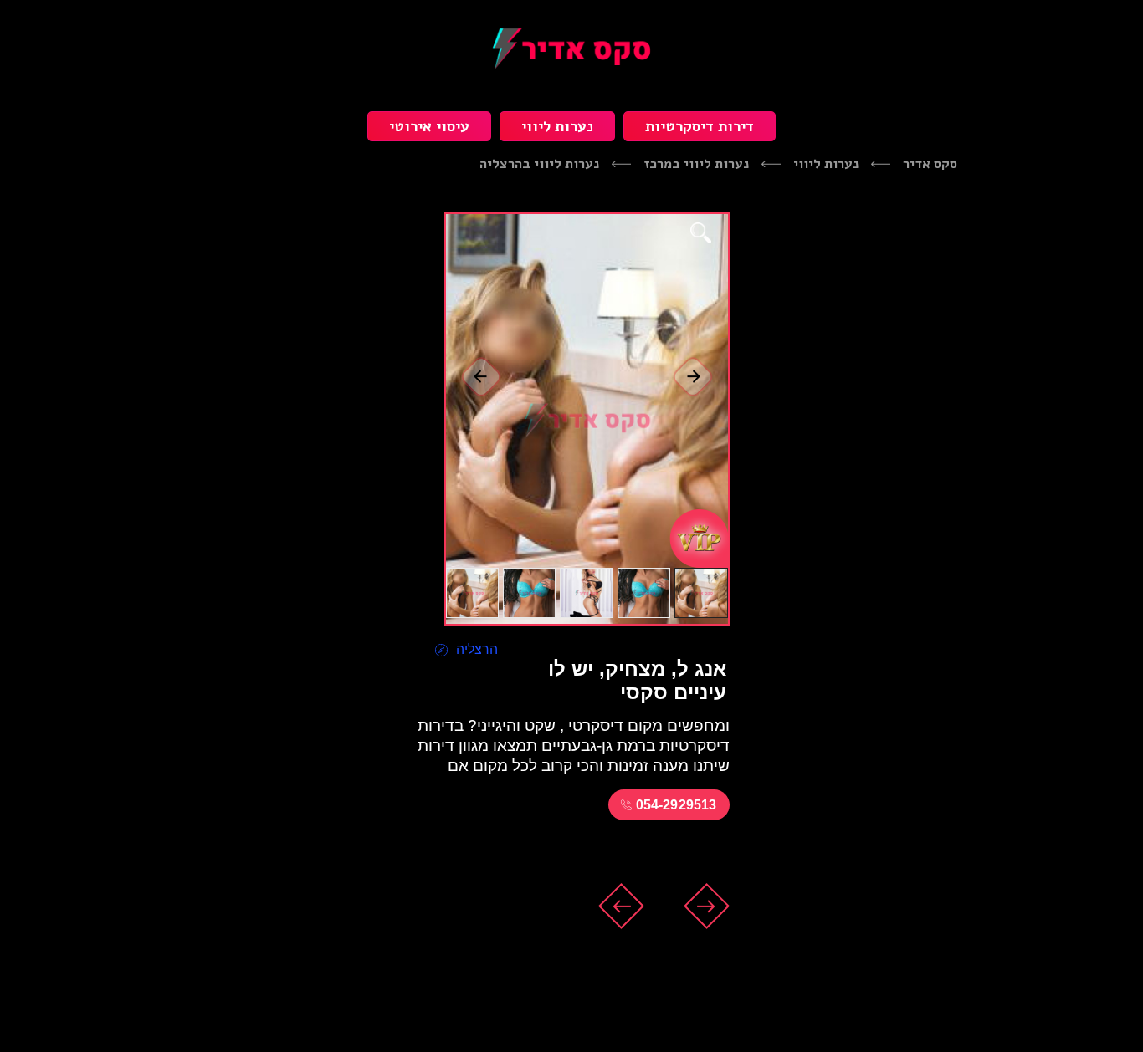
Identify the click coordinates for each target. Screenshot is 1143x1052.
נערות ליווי (557, 126)
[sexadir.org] (571, 47)
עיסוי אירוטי (429, 126)
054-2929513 (676, 805)
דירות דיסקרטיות (699, 126)
